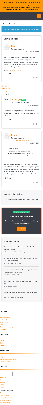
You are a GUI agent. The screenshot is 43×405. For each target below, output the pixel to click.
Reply (35, 78)
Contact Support (5, 361)
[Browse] (3, 16)
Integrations (4, 322)
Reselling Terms (5, 402)
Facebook (3, 377)
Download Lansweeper (7, 327)
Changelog (3, 329)
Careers (2, 345)
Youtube (2, 382)
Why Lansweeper (5, 317)
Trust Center (4, 393)
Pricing (2, 324)
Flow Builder (8, 286)
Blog (1, 357)
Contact (2, 343)
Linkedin (2, 384)
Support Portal (25, 7)
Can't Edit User (11, 39)
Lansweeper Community (11, 16)
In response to (23, 140)
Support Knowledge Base (8, 359)
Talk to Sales (6, 374)
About (2, 340)
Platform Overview (6, 320)
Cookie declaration (6, 398)
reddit (2, 387)
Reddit (12, 7)
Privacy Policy (4, 395)
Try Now (21, 229)
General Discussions (10, 24)
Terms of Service (5, 400)
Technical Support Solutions (12, 252)
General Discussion (16, 70)
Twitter (2, 380)
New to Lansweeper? (21, 212)
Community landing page (13, 9)
